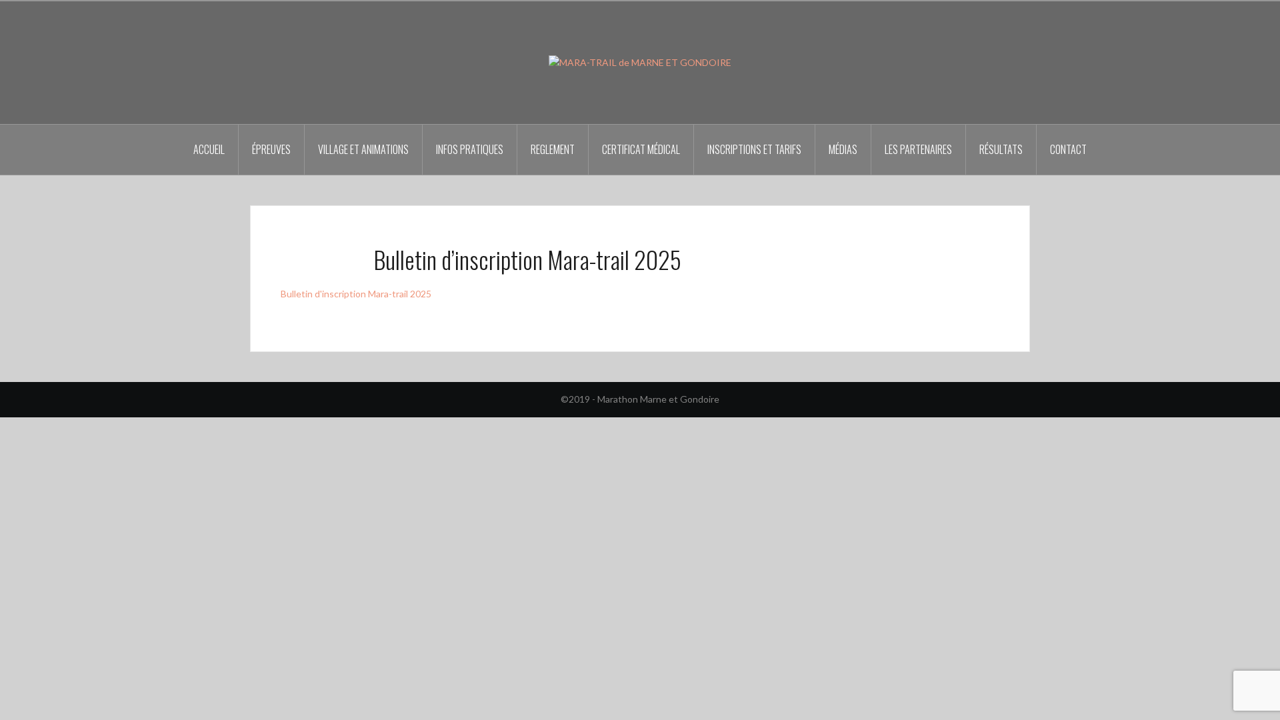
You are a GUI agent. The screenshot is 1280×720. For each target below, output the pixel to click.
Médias (843, 149)
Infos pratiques (469, 149)
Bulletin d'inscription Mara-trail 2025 (356, 293)
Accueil (209, 149)
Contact (1068, 149)
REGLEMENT (553, 149)
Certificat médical (641, 149)
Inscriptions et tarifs (754, 149)
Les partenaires (918, 149)
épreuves (271, 149)
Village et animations (363, 149)
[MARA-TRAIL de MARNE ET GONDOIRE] (640, 61)
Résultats (1001, 149)
